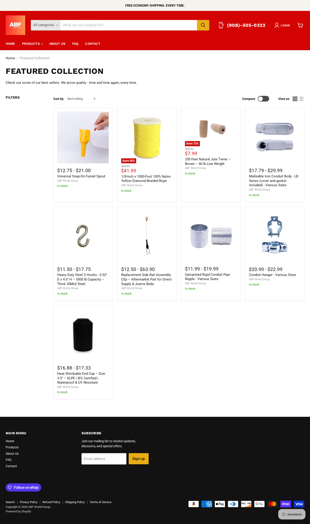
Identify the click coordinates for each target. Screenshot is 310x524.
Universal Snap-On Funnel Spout (81, 176)
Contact (92, 43)
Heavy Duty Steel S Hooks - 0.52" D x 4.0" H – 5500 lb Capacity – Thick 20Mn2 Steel (82, 279)
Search (10, 502)
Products (31, 43)
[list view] (301, 99)
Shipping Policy (75, 502)
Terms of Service (100, 502)
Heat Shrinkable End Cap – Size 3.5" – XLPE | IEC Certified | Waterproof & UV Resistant (81, 378)
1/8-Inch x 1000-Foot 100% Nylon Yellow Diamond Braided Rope (146, 178)
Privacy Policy (28, 502)
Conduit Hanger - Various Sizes (272, 275)
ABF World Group (67, 180)
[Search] (203, 25)
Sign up (138, 458)
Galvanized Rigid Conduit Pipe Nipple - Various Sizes (207, 277)
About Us (57, 43)
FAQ (75, 43)
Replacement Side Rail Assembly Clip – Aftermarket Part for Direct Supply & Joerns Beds (146, 279)
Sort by (58, 99)
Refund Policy (51, 502)
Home (10, 43)
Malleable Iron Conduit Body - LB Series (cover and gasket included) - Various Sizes (273, 180)
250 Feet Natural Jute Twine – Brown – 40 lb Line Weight (208, 161)
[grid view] (295, 99)
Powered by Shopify (18, 511)
